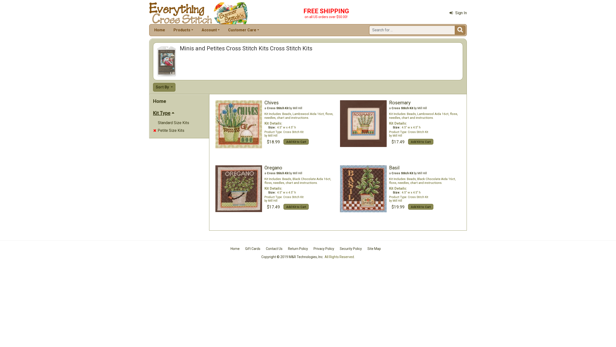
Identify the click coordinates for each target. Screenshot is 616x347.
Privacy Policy (324, 249)
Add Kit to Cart (296, 142)
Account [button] (209, 30)
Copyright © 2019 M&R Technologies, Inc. (292, 257)
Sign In (461, 13)
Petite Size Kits (168, 130)
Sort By (163, 87)
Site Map (374, 249)
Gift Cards (252, 249)
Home (159, 30)
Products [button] (181, 30)
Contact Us (274, 249)
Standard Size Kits (173, 122)
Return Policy (298, 249)
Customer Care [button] (242, 30)
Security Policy (351, 249)
